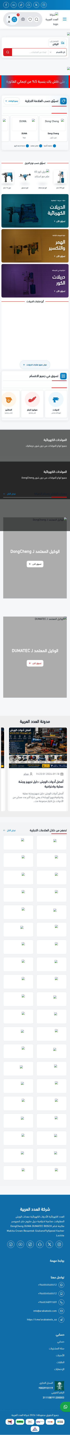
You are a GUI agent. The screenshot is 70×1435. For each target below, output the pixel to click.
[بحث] (7, 52)
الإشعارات (59, 1369)
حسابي (60, 1342)
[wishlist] (30, 19)
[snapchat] (29, 5)
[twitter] (36, 5)
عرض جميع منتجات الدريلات (35, 364)
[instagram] (44, 5)
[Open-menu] (64, 19)
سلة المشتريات (56, 1348)
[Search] (36, 19)
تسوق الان (36, 564)
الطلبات (60, 1362)
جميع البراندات (11, 101)
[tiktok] (21, 5)
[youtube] (14, 5)
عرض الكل (11, 493)
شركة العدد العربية (20, 1415)
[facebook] (6, 5)
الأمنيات (60, 1355)
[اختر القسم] (57, 52)
